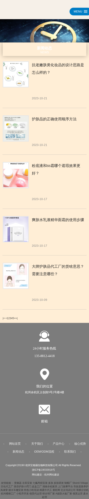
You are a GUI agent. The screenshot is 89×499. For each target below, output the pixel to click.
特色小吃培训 (31, 490)
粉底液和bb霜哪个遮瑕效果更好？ (56, 169)
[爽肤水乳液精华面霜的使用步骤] (15, 229)
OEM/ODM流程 (44, 451)
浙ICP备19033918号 (43, 469)
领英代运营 (35, 493)
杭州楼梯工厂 (8, 493)
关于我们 (37, 443)
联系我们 (70, 451)
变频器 (18, 483)
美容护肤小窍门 (22, 486)
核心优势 (80, 443)
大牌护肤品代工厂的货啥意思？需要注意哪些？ (58, 270)
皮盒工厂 (37, 486)
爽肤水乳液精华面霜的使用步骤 (58, 220)
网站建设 (37, 474)
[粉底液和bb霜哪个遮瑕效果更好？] (15, 175)
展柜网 (56, 490)
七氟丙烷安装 (40, 483)
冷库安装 (27, 483)
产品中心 (58, 443)
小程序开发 (22, 493)
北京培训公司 (68, 490)
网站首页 (15, 443)
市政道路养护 (80, 486)
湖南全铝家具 (49, 486)
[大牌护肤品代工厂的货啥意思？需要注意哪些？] (15, 276)
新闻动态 (18, 451)
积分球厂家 (48, 493)
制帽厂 (68, 483)
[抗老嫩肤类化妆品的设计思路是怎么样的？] (15, 74)
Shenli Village (80, 483)
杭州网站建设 (51, 474)
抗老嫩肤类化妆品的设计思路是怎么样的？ (58, 69)
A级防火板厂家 (63, 493)
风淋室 (4, 490)
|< (4, 318)
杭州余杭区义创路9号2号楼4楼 (44, 392)
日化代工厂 (7, 486)
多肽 (50, 483)
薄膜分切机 (82, 490)
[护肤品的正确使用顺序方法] (15, 128)
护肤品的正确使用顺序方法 (54, 119)
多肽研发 (59, 483)
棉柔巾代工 (46, 490)
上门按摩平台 (65, 486)
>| (17, 318)
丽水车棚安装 (15, 490)
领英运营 (78, 493)
